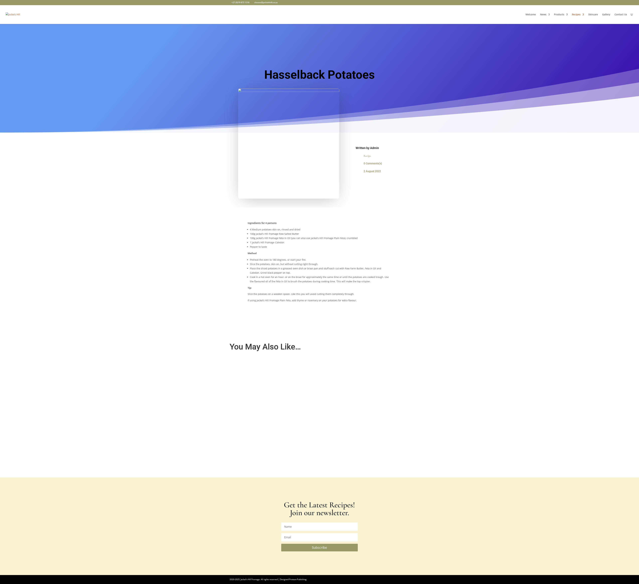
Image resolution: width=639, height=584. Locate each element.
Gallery (606, 14)
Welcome (531, 14)
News (543, 14)
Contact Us (621, 14)
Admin (374, 148)
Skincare (593, 14)
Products (559, 14)
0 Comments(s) (373, 163)
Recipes (576, 14)
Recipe (367, 156)
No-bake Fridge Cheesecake (248, 367)
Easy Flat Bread (241, 438)
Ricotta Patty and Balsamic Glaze (251, 403)
